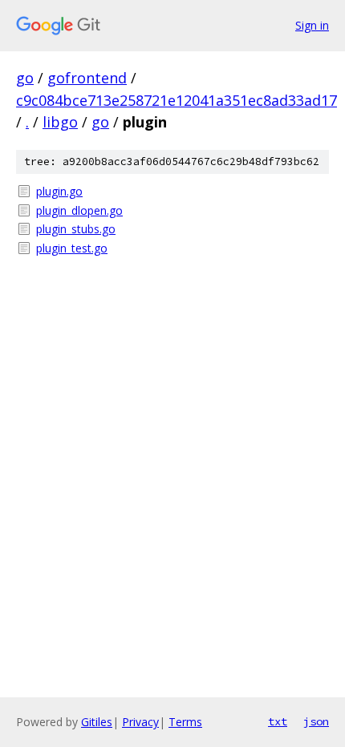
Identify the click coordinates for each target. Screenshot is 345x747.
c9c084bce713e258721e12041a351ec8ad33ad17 (176, 100)
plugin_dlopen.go (79, 210)
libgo (60, 121)
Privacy (140, 721)
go (25, 77)
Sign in (312, 25)
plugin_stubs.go (76, 228)
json (316, 721)
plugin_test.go (72, 248)
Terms (185, 721)
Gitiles (96, 721)
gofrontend (87, 77)
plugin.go (59, 191)
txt (277, 721)
